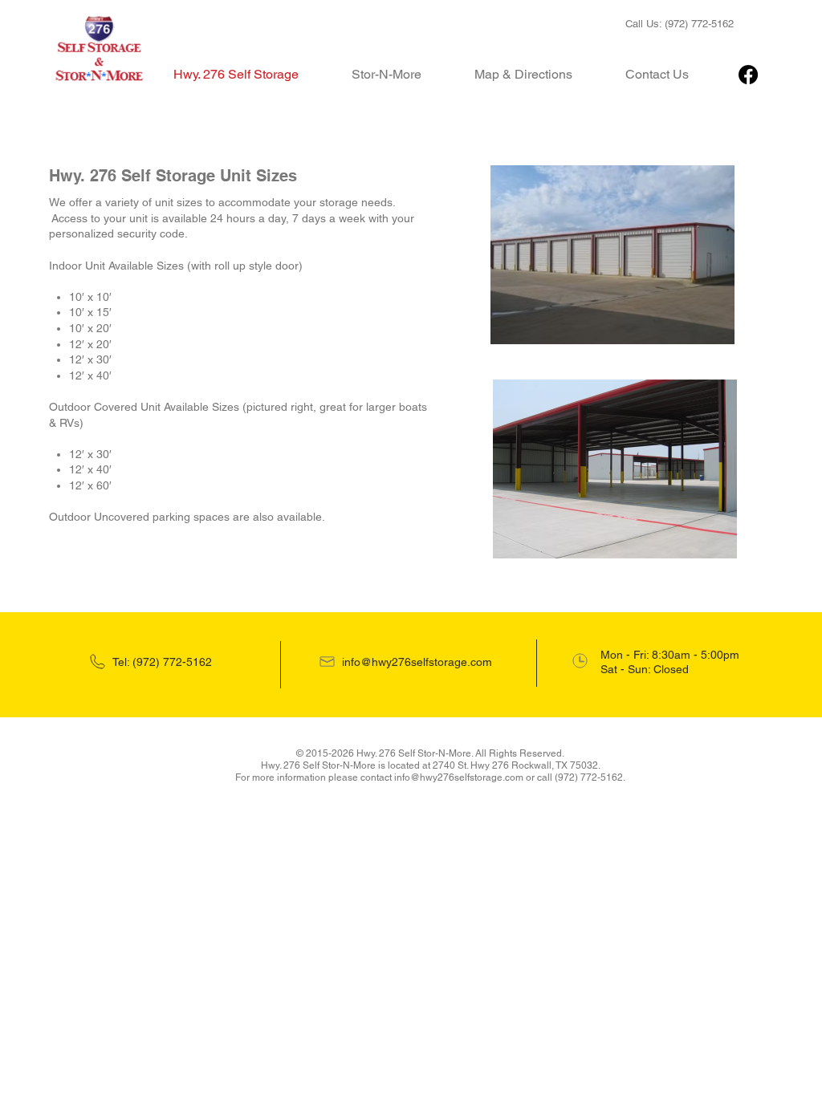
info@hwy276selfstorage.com (417, 662)
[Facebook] (748, 74)
